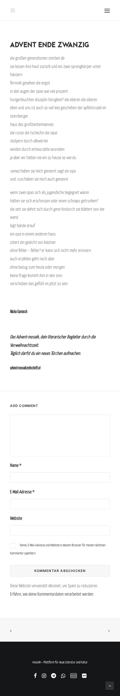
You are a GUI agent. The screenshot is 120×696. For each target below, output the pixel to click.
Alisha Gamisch (18, 311)
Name (15, 465)
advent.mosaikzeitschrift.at (25, 367)
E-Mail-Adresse (22, 491)
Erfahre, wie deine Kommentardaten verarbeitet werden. (52, 594)
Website (16, 518)
